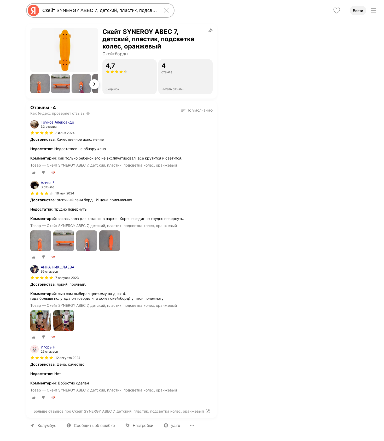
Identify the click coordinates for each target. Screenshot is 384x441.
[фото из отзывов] (40, 241)
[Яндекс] (33, 10)
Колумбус (47, 425)
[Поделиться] (210, 30)
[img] (41, 133)
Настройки (143, 425)
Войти (358, 11)
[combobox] (99, 10)
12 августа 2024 (67, 358)
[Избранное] (336, 10)
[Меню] (373, 10)
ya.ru (175, 425)
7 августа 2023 (67, 278)
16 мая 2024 (64, 193)
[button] (40, 83)
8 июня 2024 (65, 133)
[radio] (34, 172)
